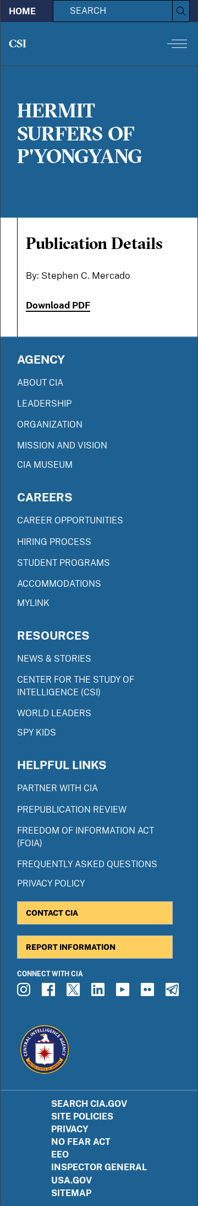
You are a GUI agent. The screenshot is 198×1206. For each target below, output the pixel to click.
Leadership (44, 403)
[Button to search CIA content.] (180, 11)
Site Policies (82, 1116)
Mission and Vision (62, 445)
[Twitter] (75, 992)
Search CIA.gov (89, 1104)
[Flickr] (149, 992)
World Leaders (54, 713)
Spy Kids (36, 732)
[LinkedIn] (99, 992)
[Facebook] (50, 992)
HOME (22, 11)
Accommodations (59, 583)
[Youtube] (124, 992)
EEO (60, 1154)
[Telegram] (174, 992)
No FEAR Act (81, 1142)
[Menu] (177, 44)
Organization (49, 424)
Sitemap (71, 1193)
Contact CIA (52, 912)
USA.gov (71, 1180)
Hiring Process (54, 542)
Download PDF (58, 305)
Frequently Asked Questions (87, 864)
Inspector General (99, 1167)
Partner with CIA (57, 788)
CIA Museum (45, 464)
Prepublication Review (72, 809)
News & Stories (54, 658)
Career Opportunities (70, 520)
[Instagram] (25, 992)
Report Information (71, 946)
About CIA (40, 382)
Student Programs (63, 563)
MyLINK (33, 603)
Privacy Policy (51, 883)
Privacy (70, 1129)
